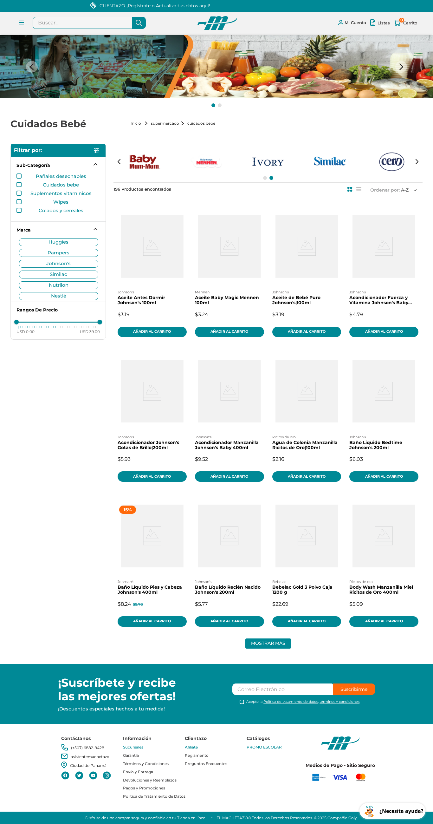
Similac (58, 274)
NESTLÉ (58, 296)
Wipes (60, 202)
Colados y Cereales (61, 210)
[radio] (350, 189)
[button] (213, 105)
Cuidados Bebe (61, 185)
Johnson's (58, 263)
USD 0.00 (25, 331)
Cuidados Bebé (201, 123)
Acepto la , (302, 702)
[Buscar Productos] (139, 23)
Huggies (58, 242)
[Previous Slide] (32, 67)
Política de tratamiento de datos (290, 701)
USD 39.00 (90, 331)
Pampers (58, 253)
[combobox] (89, 23)
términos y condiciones (339, 701)
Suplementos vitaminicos (61, 193)
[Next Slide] (401, 67)
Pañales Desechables (61, 176)
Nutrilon (58, 285)
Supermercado (165, 123)
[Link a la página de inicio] (140, 123)
